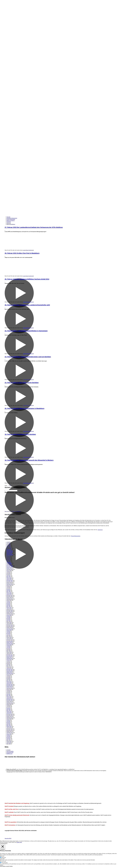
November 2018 (9, 641)
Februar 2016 (9, 681)
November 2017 (9, 656)
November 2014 (9, 700)
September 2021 (9, 599)
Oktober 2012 (9, 731)
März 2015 (8, 695)
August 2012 (8, 733)
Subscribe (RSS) (8, 838)
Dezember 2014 (9, 699)
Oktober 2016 (9, 672)
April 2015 (8, 694)
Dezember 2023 (9, 565)
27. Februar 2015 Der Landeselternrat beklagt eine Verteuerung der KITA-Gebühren (34, 227)
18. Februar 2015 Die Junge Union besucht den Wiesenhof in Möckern (29, 460)
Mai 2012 (8, 737)
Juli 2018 (8, 646)
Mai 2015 (8, 693)
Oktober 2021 (9, 597)
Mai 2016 (8, 678)
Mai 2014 (8, 707)
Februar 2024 (9, 563)
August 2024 (8, 555)
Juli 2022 (8, 586)
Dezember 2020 (9, 610)
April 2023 (8, 575)
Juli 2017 (8, 660)
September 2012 (9, 732)
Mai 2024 (8, 559)
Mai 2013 (8, 722)
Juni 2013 (8, 721)
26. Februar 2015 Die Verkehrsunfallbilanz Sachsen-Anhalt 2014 (27, 279)
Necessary (4, 857)
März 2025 (8, 547)
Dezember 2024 (9, 550)
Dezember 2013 (9, 714)
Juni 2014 (8, 706)
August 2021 (8, 600)
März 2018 (8, 651)
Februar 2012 (9, 741)
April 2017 (8, 664)
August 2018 (8, 644)
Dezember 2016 (9, 669)
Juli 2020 (8, 616)
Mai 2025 (8, 544)
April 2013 (8, 724)
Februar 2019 (9, 637)
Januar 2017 (8, 668)
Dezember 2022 (9, 580)
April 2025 (8, 545)
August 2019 (8, 630)
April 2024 (8, 560)
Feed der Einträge (9, 751)
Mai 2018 (8, 648)
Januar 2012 (8, 742)
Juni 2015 (8, 691)
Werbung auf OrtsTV (10, 220)
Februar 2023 (9, 578)
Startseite (8, 216)
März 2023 (8, 576)
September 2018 (9, 643)
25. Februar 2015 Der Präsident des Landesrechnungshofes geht (27, 305)
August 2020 (8, 615)
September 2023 (9, 569)
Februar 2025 (9, 548)
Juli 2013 (8, 720)
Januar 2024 (8, 564)
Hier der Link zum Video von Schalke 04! (13, 511)
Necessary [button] (2, 856)
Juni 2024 (8, 558)
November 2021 (9, 596)
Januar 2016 (8, 683)
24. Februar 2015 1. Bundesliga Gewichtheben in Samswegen (26, 331)
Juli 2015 (8, 690)
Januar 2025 (8, 549)
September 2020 (9, 613)
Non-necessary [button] (3, 861)
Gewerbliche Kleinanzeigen (11, 218)
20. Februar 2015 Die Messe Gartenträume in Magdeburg (24, 408)
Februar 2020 (9, 622)
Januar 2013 (8, 727)
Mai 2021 (8, 604)
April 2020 (8, 620)
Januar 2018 (8, 653)
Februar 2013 (9, 726)
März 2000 (8, 743)
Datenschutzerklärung (10, 224)
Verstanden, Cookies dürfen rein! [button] (9, 842)
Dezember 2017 (9, 654)
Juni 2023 (8, 573)
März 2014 (8, 710)
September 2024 (9, 554)
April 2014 (8, 709)
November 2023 (9, 566)
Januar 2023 (8, 579)
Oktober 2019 (9, 627)
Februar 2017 (9, 667)
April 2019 (8, 634)
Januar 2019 (8, 638)
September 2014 (9, 703)
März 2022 (8, 591)
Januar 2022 (8, 594)
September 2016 (9, 673)
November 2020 (9, 611)
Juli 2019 (8, 631)
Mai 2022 (8, 589)
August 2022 (8, 585)
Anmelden (8, 749)
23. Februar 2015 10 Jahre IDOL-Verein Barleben (22, 382)
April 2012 (8, 738)
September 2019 (9, 628)
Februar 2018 (9, 652)
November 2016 (9, 670)
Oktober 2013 (9, 716)
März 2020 (8, 621)
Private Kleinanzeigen (10, 219)
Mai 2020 (8, 618)
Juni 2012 (8, 736)
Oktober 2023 (9, 568)
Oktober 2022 (9, 583)
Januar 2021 (8, 608)
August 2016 (8, 674)
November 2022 (9, 581)
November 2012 (9, 730)
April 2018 (8, 649)
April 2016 (8, 679)
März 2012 (8, 740)
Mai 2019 (8, 633)
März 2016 (8, 680)
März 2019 (8, 636)
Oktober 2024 (9, 553)
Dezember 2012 (9, 729)
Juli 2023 (8, 571)
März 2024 (8, 561)
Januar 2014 (8, 712)
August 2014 (8, 704)
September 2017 (9, 658)
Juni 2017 (8, 662)
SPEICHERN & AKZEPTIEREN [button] (6, 866)
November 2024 (9, 552)
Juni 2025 (8, 543)
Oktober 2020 (9, 612)
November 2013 (9, 715)
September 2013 (9, 717)
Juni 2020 (8, 617)
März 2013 (8, 725)
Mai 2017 (8, 663)
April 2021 (8, 605)
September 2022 (9, 584)
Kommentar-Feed (9, 752)
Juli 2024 (8, 557)
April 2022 (8, 590)
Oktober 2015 (9, 686)
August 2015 (8, 689)
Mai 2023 (8, 574)
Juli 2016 (8, 675)
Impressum (8, 223)
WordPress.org (9, 753)
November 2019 (9, 626)
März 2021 (8, 606)
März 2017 (8, 665)
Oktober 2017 (9, 657)
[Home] (59, 107)
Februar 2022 (9, 592)
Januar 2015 (8, 698)
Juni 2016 (8, 677)
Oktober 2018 (9, 642)
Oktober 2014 (9, 701)
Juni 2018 (8, 647)
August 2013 (8, 719)
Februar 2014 (9, 711)
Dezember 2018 (9, 639)
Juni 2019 (8, 632)
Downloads (8, 221)
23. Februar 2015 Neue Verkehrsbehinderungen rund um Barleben (28, 357)
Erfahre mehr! (19, 842)
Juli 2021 (8, 601)
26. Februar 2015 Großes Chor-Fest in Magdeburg (22, 253)
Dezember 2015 (9, 684)
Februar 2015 (9, 696)
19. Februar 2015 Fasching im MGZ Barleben (20, 434)
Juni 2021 (8, 602)
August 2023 (8, 570)
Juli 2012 (8, 735)
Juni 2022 (8, 587)
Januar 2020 (8, 623)
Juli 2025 (8, 542)
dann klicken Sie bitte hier (28, 250)
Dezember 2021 (9, 595)
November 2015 (9, 685)
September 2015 (9, 688)
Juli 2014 (8, 705)
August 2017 (8, 659)
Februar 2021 (9, 607)
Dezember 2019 (9, 625)
